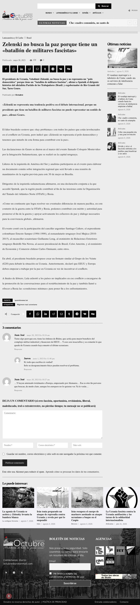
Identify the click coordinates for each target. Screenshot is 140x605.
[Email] (37, 69)
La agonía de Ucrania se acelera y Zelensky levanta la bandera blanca (17, 514)
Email (52, 561)
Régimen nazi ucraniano (27, 304)
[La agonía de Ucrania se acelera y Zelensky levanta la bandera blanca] (18, 497)
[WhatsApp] (13, 69)
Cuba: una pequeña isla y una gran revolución (127, 133)
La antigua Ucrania (10, 521)
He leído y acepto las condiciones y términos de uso (66, 575)
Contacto (124, 601)
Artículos (111, 71)
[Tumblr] (45, 69)
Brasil (29, 38)
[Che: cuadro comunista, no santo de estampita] (111, 118)
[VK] (60, 69)
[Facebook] (5, 69)
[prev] (130, 23)
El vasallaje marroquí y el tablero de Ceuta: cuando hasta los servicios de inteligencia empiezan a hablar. (127, 101)
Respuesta (18, 349)
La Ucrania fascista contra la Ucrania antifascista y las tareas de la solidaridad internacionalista (121, 516)
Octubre (19, 95)
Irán (38, 524)
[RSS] (6, 572)
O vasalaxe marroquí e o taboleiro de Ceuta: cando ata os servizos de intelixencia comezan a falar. (121, 79)
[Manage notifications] (9, 596)
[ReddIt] (29, 69)
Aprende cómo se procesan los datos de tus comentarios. (72, 471)
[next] (135, 23)
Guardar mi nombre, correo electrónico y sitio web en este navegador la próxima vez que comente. (54, 454)
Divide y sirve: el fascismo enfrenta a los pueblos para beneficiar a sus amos (127, 150)
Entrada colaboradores (106, 601)
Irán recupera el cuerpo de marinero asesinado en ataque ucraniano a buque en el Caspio (86, 516)
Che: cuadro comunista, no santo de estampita (127, 119)
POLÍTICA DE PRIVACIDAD (55, 601)
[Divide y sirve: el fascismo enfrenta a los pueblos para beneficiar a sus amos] (111, 146)
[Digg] (68, 69)
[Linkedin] (21, 69)
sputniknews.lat (21, 300)
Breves (74, 524)
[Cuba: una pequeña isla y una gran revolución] (111, 132)
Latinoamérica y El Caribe (12, 38)
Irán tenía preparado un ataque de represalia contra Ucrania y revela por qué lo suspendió (51, 516)
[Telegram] (53, 69)
